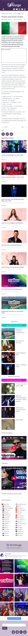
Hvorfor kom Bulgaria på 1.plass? (12, 223)
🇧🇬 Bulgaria (6, 514)
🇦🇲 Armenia (6, 506)
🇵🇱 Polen (18, 514)
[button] (3, 9)
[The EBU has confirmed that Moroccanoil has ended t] (7, 566)
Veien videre (19, 420)
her (8, 122)
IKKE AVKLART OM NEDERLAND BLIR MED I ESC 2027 (12, 200)
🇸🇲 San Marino (20, 520)
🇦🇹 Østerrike (19, 533)
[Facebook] (14, 9)
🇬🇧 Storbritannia (21, 524)
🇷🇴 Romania (20, 518)
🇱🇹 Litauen (5, 535)
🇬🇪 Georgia (6, 522)
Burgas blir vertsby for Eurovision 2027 (12, 312)
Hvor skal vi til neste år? (20, 342)
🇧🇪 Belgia (5, 512)
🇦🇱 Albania (5, 504)
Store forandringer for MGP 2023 (12, 155)
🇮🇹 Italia (21, 13)
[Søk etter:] (14, 625)
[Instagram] (19, 9)
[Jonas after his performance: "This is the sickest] (7, 595)
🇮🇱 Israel (5, 525)
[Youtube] (17, 9)
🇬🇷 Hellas (5, 524)
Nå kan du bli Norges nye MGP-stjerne (21, 409)
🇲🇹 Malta (18, 506)
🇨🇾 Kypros (5, 531)
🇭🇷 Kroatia (5, 529)
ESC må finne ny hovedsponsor (11, 289)
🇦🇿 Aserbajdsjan (7, 508)
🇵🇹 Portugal (19, 516)
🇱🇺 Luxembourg (21, 504)
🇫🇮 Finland (5, 520)
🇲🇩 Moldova (19, 508)
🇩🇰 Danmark (6, 516)
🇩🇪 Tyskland (19, 531)
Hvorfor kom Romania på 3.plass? (12, 267)
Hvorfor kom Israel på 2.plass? (11, 245)
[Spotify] (22, 9)
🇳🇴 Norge (19, 512)
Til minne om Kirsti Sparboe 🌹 (21, 385)
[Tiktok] (25, 9)
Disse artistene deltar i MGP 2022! (12, 177)
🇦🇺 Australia (6, 510)
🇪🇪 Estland (5, 518)
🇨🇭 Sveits (18, 525)
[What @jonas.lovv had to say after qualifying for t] (7, 609)
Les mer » (3, 159)
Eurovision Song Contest (9, 13)
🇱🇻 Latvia (5, 533)
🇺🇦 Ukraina (19, 535)
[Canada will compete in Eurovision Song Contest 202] (7, 580)
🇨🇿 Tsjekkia (19, 529)
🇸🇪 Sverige (19, 527)
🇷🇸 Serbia (19, 522)
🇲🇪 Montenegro (21, 510)
